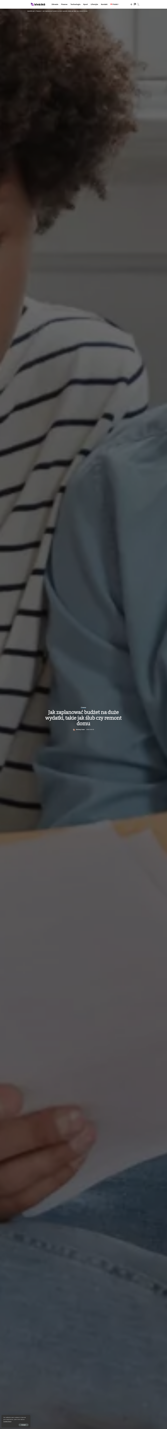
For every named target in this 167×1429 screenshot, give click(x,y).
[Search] (138, 4)
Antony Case (80, 729)
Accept (23, 1425)
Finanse (83, 707)
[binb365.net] (38, 4)
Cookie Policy (7, 1421)
